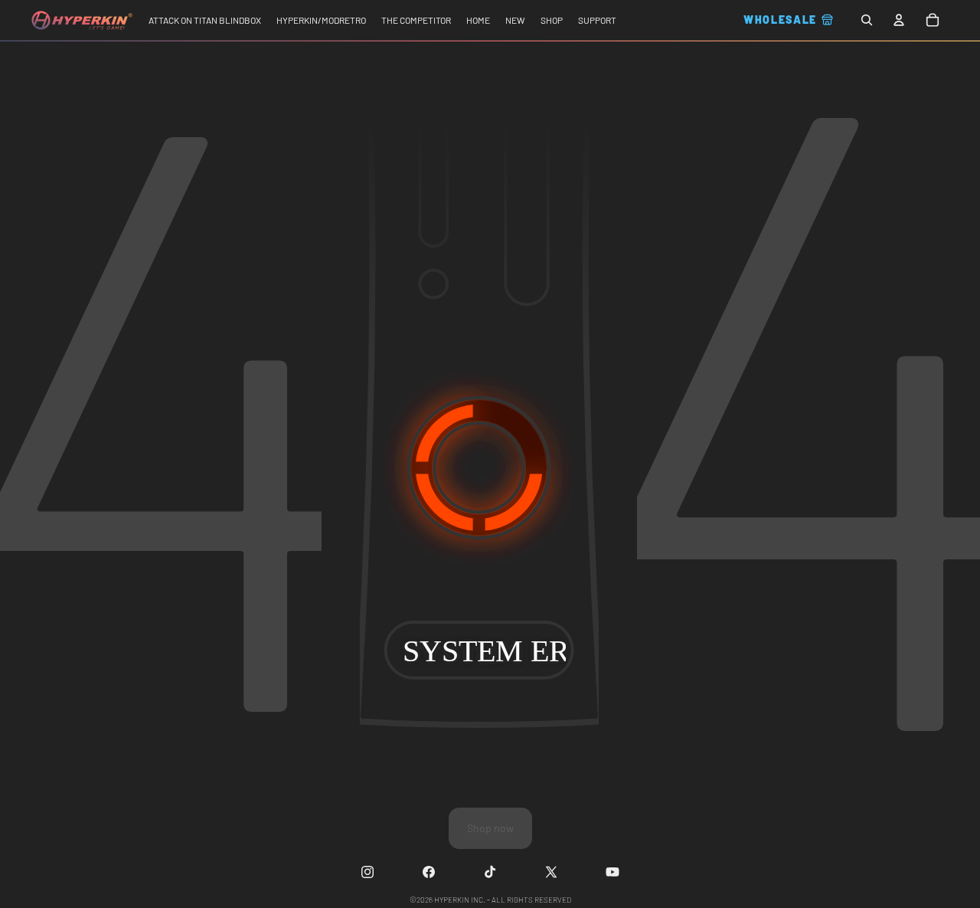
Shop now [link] (490, 827)
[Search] (867, 20)
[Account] (899, 20)
